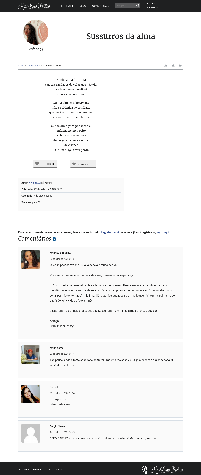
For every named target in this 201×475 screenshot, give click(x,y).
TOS (49, 469)
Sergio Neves (57, 426)
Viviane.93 (32, 65)
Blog (83, 6)
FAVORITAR (85, 164)
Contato (59, 469)
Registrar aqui (110, 232)
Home (21, 65)
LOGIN (152, 4)
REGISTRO (154, 7)
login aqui (162, 232)
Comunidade (100, 6)
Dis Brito (54, 387)
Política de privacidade (30, 469)
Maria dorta (56, 347)
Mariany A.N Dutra (60, 253)
